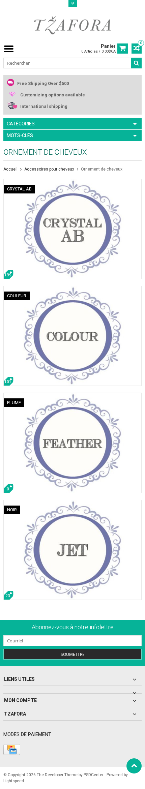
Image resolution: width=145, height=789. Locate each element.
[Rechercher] (136, 63)
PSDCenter (94, 774)
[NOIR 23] (72, 503)
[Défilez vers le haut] (134, 765)
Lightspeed (13, 781)
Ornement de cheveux (101, 169)
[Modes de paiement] (11, 749)
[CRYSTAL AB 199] (72, 182)
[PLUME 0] (72, 396)
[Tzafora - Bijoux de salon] (72, 25)
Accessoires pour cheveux (49, 169)
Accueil (10, 169)
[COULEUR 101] (72, 289)
